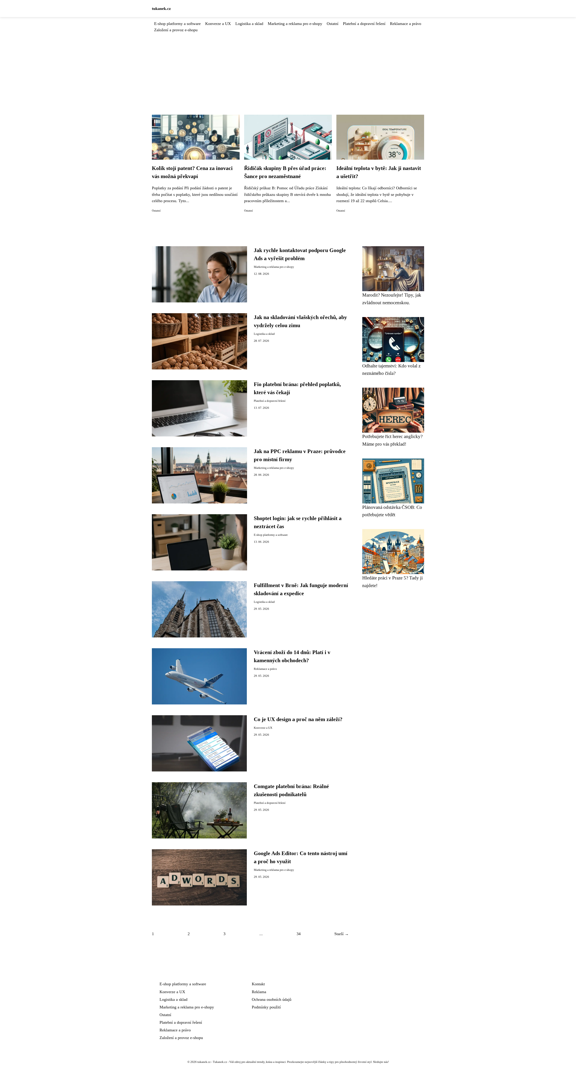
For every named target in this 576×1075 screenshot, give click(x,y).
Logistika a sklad (249, 23)
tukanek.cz (161, 8)
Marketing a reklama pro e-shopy (295, 23)
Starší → (341, 934)
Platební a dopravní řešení (364, 23)
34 (299, 934)
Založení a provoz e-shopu (176, 30)
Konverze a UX (218, 23)
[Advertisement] (288, 66)
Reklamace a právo (405, 23)
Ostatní (332, 23)
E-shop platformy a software (177, 23)
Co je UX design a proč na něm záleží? (298, 719)
